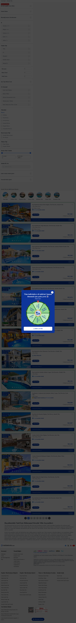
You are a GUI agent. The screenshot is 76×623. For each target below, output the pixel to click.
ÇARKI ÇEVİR (38, 328)
